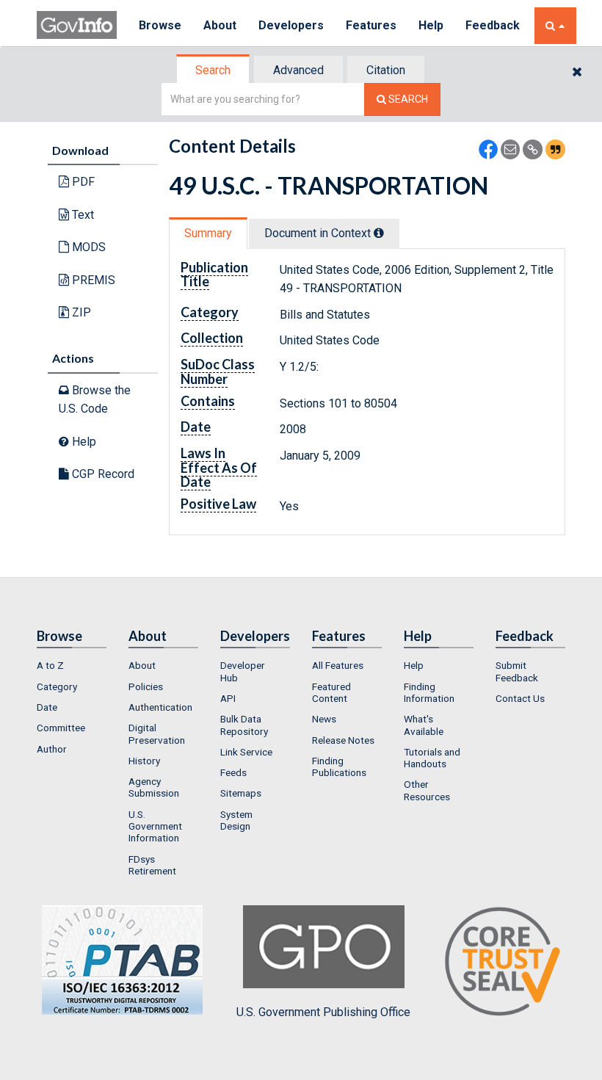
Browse (160, 25)
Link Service (246, 752)
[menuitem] (71, 665)
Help (430, 25)
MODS (87, 247)
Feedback (492, 25)
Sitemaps (240, 793)
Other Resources (427, 790)
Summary (208, 233)
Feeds (233, 772)
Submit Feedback (517, 671)
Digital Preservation (156, 733)
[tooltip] (379, 233)
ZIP (80, 312)
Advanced (298, 70)
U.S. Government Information (155, 826)
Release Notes (343, 740)
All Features (337, 665)
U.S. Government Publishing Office (323, 1012)
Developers (291, 25)
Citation (385, 70)
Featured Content (331, 692)
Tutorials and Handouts (432, 757)
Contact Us (520, 698)
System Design (236, 820)
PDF (82, 182)
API (228, 698)
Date (47, 707)
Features (371, 25)
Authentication (160, 707)
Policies (145, 686)
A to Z (50, 665)
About (219, 25)
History (144, 760)
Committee (61, 727)
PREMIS (92, 280)
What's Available (423, 724)
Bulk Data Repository (244, 724)
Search (213, 70)
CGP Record (101, 474)
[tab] (213, 70)
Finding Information (429, 692)
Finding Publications (339, 766)
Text (81, 215)
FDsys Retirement (152, 865)
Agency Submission (153, 787)
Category (57, 686)
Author (52, 749)
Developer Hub (242, 671)
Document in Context (319, 233)
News (324, 719)
